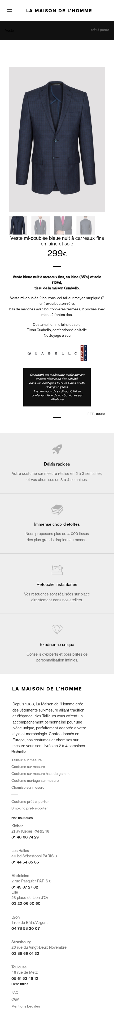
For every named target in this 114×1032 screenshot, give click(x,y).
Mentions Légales (25, 1006)
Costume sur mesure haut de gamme (41, 773)
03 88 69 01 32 (25, 953)
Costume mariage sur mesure (35, 780)
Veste (9, 30)
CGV (15, 999)
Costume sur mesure (28, 766)
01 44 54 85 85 (25, 862)
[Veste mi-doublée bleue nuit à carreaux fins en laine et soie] (57, 139)
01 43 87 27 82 (24, 887)
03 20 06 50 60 (26, 903)
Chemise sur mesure (28, 787)
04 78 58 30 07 (25, 928)
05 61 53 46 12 (24, 978)
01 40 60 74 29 (25, 837)
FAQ (15, 992)
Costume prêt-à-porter (30, 801)
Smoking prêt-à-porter (29, 808)
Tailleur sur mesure (26, 760)
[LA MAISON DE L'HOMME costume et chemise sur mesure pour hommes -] (59, 10)
